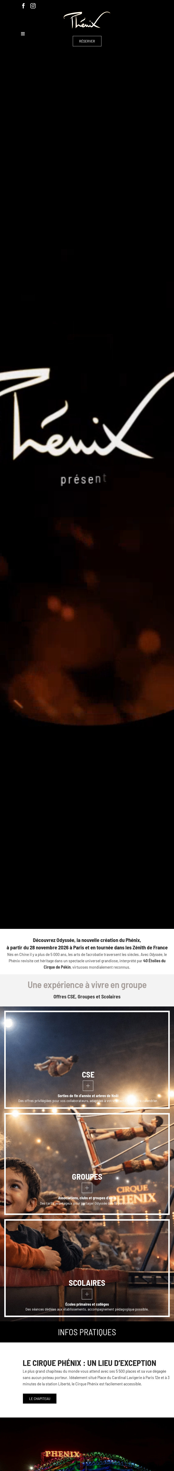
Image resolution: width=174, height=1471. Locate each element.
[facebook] (23, 5)
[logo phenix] (87, 13)
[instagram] (33, 5)
